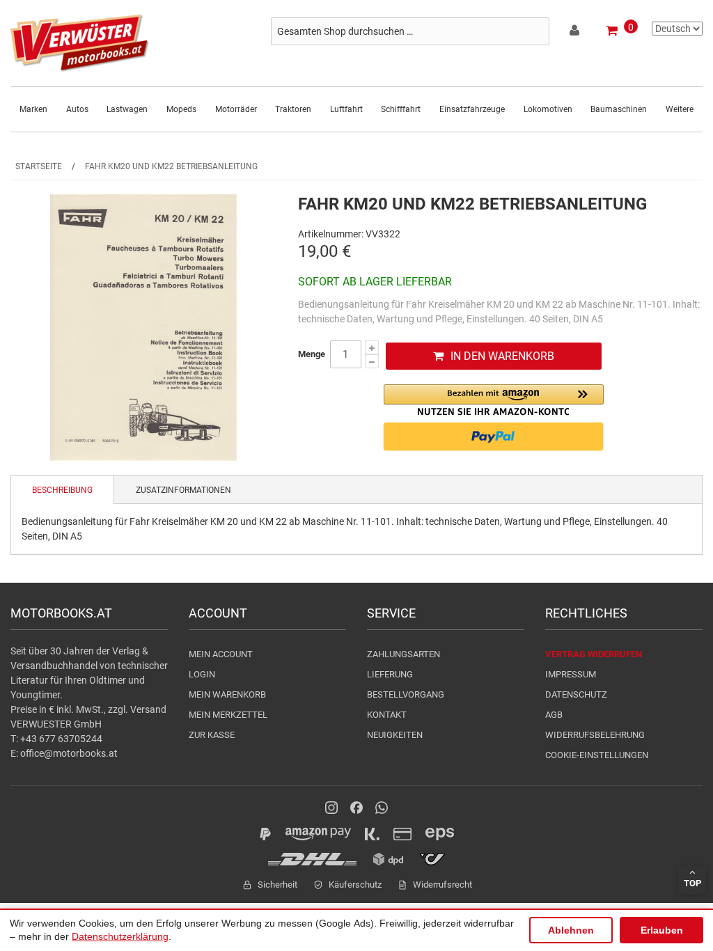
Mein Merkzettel (228, 714)
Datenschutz (576, 694)
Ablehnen (571, 930)
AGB (554, 714)
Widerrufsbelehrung (595, 735)
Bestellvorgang (405, 694)
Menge (311, 354)
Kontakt (387, 714)
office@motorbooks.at (69, 753)
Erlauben (662, 930)
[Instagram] (331, 807)
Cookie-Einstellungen (596, 755)
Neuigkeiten (395, 735)
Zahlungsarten (403, 654)
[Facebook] (356, 807)
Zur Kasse (212, 735)
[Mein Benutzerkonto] (575, 32)
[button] (494, 400)
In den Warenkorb (502, 356)
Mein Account (221, 654)
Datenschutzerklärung (120, 936)
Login (202, 674)
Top (692, 883)
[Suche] (535, 31)
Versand (148, 709)
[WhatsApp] (381, 807)
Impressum (570, 674)
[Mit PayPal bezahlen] (494, 437)
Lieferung (390, 674)
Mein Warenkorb (227, 694)
